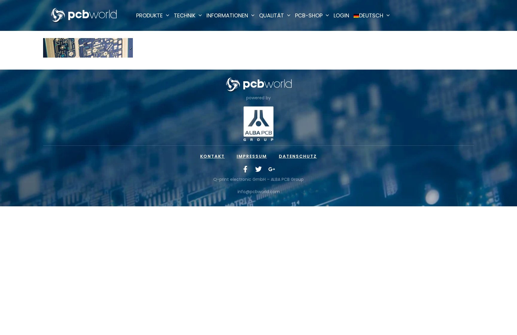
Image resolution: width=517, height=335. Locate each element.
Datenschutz (298, 156)
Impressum (252, 156)
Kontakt (212, 156)
